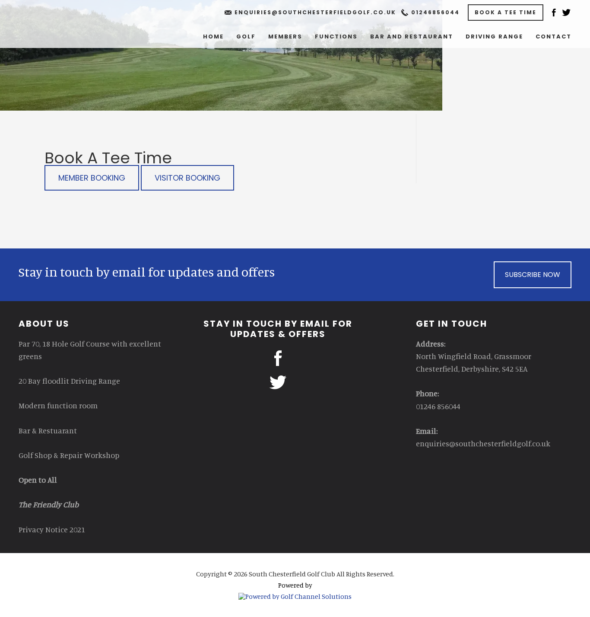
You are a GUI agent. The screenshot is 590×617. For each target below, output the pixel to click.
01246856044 (435, 12)
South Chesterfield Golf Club (83, 26)
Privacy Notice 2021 (52, 529)
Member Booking (91, 177)
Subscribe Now (532, 275)
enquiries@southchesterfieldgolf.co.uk (315, 12)
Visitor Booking (187, 177)
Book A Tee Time (505, 12)
